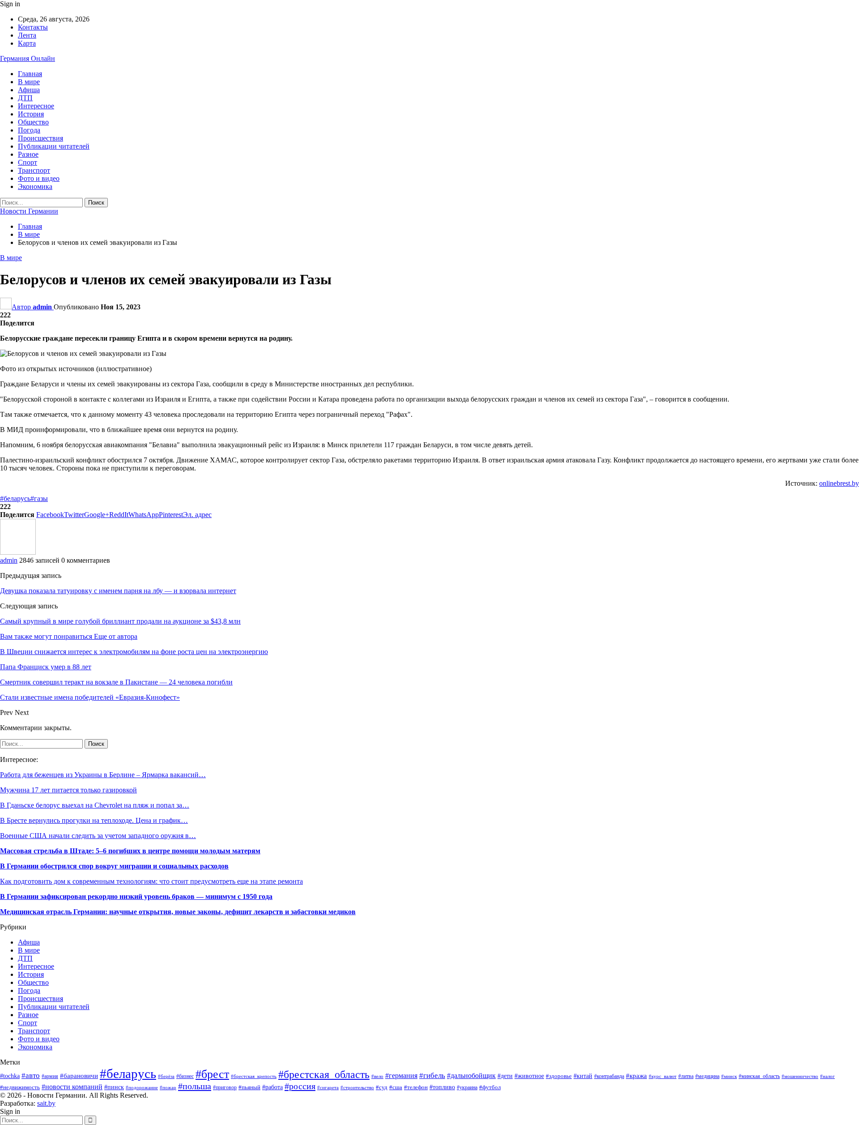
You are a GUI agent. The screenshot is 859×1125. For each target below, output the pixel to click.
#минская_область (759, 1076)
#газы (39, 498)
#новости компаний (72, 1087)
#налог (827, 1076)
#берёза (166, 1076)
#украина (467, 1087)
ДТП (25, 98)
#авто (30, 1075)
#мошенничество (800, 1076)
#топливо (442, 1087)
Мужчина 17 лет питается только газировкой (68, 790)
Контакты (33, 27)
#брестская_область (324, 1074)
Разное (28, 154)
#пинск (114, 1087)
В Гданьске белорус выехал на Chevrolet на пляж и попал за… (94, 805)
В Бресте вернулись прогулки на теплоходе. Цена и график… (94, 820)
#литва (685, 1076)
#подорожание (142, 1087)
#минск (729, 1076)
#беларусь (15, 498)
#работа (272, 1087)
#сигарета (328, 1087)
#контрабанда (609, 1076)
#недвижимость (20, 1087)
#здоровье (559, 1076)
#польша (194, 1086)
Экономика (35, 186)
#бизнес (185, 1076)
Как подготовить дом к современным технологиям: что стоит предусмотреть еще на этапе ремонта (151, 881)
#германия (401, 1076)
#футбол (490, 1087)
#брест (212, 1074)
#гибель (432, 1075)
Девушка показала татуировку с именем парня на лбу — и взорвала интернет (118, 591)
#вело (377, 1076)
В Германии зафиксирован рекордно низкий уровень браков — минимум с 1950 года (136, 896)
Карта (27, 43)
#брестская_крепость (253, 1076)
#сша (395, 1087)
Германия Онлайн (27, 58)
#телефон (416, 1087)
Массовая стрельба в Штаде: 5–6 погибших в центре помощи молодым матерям (130, 851)
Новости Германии (29, 211)
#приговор (225, 1087)
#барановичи (79, 1075)
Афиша (29, 90)
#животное (529, 1076)
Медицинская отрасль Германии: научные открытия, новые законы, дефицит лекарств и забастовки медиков (178, 911)
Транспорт (34, 170)
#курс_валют (662, 1076)
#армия (50, 1076)
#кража (636, 1075)
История (31, 114)
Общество (33, 122)
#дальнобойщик (471, 1075)
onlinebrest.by (839, 483)
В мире (29, 82)
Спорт (27, 162)
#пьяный (249, 1087)
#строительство (357, 1087)
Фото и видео (39, 178)
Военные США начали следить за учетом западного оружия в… (98, 835)
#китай (583, 1076)
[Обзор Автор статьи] (18, 552)
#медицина (707, 1076)
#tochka (10, 1076)
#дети (505, 1075)
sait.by (46, 1103)
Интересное (36, 106)
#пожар (168, 1087)
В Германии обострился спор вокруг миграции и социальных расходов (114, 866)
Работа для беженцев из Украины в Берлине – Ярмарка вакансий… (103, 775)
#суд (381, 1087)
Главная (30, 73)
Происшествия (40, 138)
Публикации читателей (53, 146)
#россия (300, 1086)
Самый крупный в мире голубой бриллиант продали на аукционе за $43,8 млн (120, 621)
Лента (27, 35)
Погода (29, 130)
